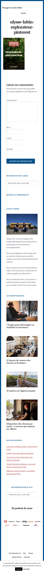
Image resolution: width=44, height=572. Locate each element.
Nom (8, 127)
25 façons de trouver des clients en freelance (18, 361)
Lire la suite (25, 569)
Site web (9, 149)
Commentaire (11, 100)
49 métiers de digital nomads (20, 390)
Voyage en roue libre (12, 7)
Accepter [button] (18, 569)
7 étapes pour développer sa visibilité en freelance (20, 326)
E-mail (9, 138)
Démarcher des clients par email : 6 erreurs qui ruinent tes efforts (20, 426)
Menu (23, 13)
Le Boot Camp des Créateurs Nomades (20, 453)
